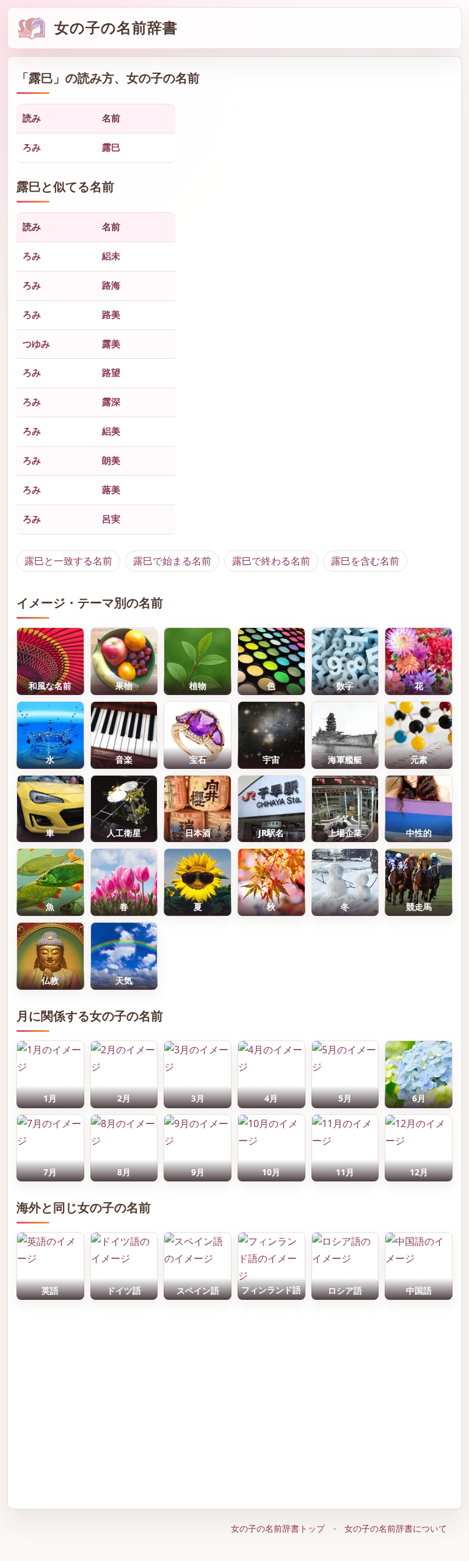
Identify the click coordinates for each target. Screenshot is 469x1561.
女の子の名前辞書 (116, 28)
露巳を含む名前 (365, 561)
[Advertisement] (234, 1401)
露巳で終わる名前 (271, 561)
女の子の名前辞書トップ (278, 1528)
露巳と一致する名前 (68, 561)
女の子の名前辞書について (395, 1528)
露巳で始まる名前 (172, 561)
